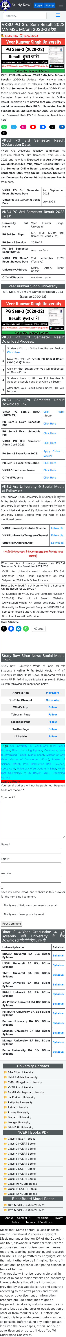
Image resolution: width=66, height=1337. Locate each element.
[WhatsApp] (4, 127)
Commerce (50, 750)
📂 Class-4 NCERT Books (20, 1153)
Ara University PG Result (25, 745)
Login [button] (38, 5)
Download (57, 542)
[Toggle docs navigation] (58, 15)
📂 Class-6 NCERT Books (20, 1163)
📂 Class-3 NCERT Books (20, 1148)
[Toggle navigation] (61, 5)
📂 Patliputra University (18, 1102)
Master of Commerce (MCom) (29, 759)
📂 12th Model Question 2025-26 (24, 1209)
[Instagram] (23, 127)
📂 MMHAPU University (18, 1127)
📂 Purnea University (16, 1112)
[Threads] (4, 133)
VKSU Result (32, 772)
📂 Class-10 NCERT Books (20, 1183)
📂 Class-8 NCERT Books (20, 1173)
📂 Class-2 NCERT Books (20, 1143)
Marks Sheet (36, 754)
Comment (8, 797)
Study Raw (20, 5)
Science (59, 763)
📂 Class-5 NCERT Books (20, 1158)
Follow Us (57, 528)
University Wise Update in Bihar (36, 768)
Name (5, 844)
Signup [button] (49, 5)
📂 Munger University (17, 1122)
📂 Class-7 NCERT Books (20, 1168)
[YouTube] (33, 127)
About (9, 1217)
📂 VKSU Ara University (18, 1087)
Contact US (24, 1217)
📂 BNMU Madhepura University (24, 1092)
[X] (52, 127)
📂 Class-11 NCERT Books (20, 1188)
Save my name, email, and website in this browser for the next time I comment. (33, 894)
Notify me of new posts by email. (24, 914)
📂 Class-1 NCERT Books (19, 1138)
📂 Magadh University (17, 1117)
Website (6, 873)
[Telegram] (14, 127)
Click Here (13, 352)
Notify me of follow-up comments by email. (31, 905)
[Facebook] (43, 127)
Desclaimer (42, 1217)
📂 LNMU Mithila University (21, 1077)
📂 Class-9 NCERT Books (20, 1178)
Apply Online (51, 451)
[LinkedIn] (62, 127)
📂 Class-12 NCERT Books (20, 1193)
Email (5, 858)
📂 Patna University (16, 1107)
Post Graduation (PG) (37, 763)
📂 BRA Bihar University (18, 1072)
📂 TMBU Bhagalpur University (23, 1082)
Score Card (8, 768)
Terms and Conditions (39, 1222)
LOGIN (47, 455)
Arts (45, 745)
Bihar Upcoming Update (27, 750)
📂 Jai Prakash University (19, 1097)
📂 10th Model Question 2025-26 (24, 1205)
